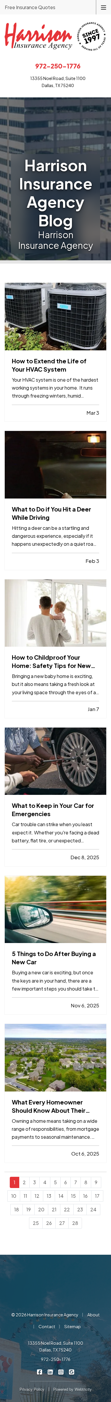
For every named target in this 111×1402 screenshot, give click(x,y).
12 (37, 1196)
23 (80, 1209)
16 (85, 1196)
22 (67, 1209)
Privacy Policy (32, 1389)
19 (28, 1209)
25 (36, 1223)
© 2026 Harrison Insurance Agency (44, 1314)
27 (62, 1223)
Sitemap (72, 1326)
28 (75, 1223)
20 (41, 1209)
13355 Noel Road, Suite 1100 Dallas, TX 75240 (55, 1346)
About (93, 1314)
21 (54, 1209)
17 (97, 1196)
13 (49, 1196)
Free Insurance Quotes (30, 7)
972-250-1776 (55, 1359)
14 (61, 1196)
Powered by (72, 1389)
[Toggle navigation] (103, 7)
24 (93, 1209)
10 (13, 1196)
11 (25, 1196)
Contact (46, 1326)
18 (16, 1209)
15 (73, 1196)
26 (49, 1223)
